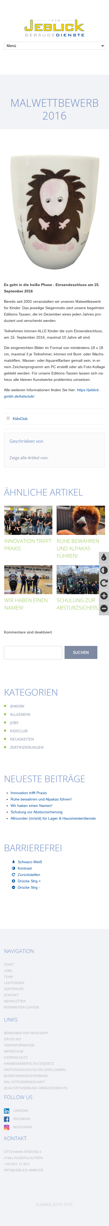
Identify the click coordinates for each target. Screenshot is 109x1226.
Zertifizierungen (27, 747)
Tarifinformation (19, 1045)
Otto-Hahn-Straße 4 (22, 1152)
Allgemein (20, 714)
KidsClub (20, 418)
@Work (17, 706)
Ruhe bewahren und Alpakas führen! (78, 548)
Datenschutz (16, 1057)
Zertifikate (14, 989)
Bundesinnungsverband (26, 1076)
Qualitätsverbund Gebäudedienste (35, 1088)
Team (8, 977)
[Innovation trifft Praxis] (28, 520)
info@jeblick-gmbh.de (23, 1170)
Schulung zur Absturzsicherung (82, 604)
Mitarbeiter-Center (21, 1007)
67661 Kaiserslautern (23, 1158)
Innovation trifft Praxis (29, 793)
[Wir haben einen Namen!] (28, 579)
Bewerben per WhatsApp (26, 1033)
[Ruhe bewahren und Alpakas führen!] (81, 520)
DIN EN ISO (12, 1039)
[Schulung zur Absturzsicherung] (81, 579)
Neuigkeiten (22, 739)
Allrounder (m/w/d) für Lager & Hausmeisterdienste (53, 818)
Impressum (13, 1051)
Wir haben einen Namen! (31, 805)
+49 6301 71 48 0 (16, 1164)
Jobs (14, 722)
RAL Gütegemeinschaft (24, 1082)
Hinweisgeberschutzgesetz (29, 1064)
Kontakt (11, 995)
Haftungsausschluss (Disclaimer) (35, 1070)
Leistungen (14, 983)
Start (9, 965)
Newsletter (15, 1001)
